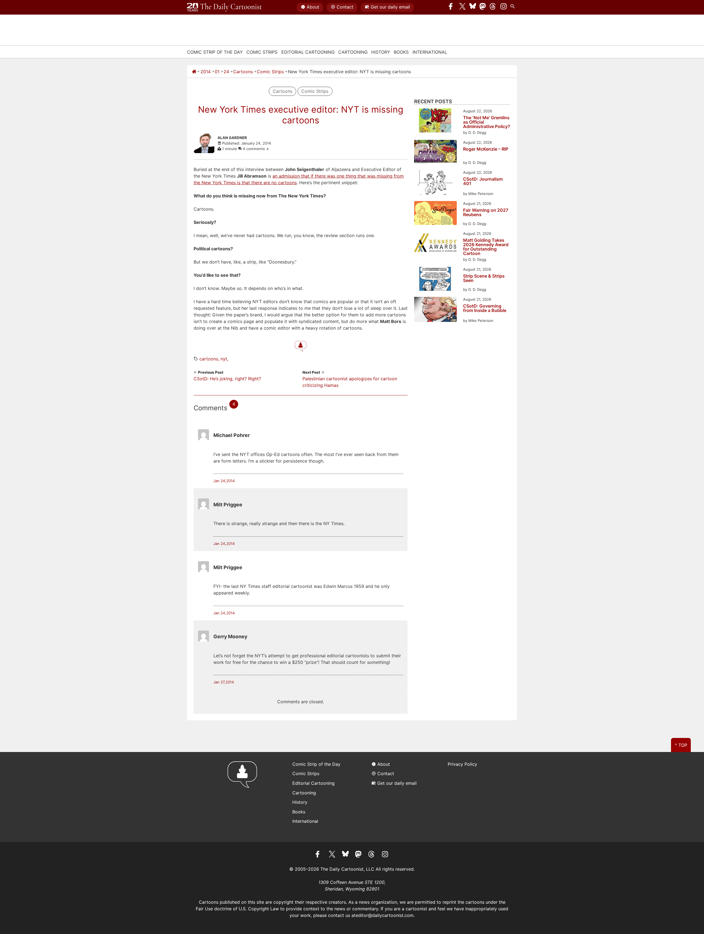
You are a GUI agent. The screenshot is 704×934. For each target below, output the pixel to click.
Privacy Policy (462, 764)
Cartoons (243, 71)
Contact (345, 7)
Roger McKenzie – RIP (485, 149)
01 (217, 71)
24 (226, 71)
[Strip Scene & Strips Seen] (435, 279)
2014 (205, 71)
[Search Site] (513, 7)
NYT (224, 359)
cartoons (208, 359)
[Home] (194, 71)
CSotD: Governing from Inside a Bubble (484, 308)
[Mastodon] (483, 7)
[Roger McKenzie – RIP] (435, 152)
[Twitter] (462, 7)
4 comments (254, 148)
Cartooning (353, 52)
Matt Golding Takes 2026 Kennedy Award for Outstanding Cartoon (485, 247)
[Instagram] (503, 7)
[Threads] (493, 7)
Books (401, 52)
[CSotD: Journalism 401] (435, 183)
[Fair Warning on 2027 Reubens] (435, 214)
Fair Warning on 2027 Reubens (485, 212)
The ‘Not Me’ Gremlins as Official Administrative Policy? (486, 122)
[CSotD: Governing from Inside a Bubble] (435, 310)
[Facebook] (452, 7)
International (430, 52)
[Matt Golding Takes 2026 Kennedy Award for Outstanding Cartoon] (435, 244)
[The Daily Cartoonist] (224, 7)
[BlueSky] (472, 7)
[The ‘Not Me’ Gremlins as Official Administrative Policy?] (435, 121)
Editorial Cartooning (308, 52)
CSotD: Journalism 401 (483, 181)
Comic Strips (261, 52)
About (313, 7)
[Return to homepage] (244, 797)
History (380, 52)
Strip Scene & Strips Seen (484, 278)
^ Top (681, 745)
